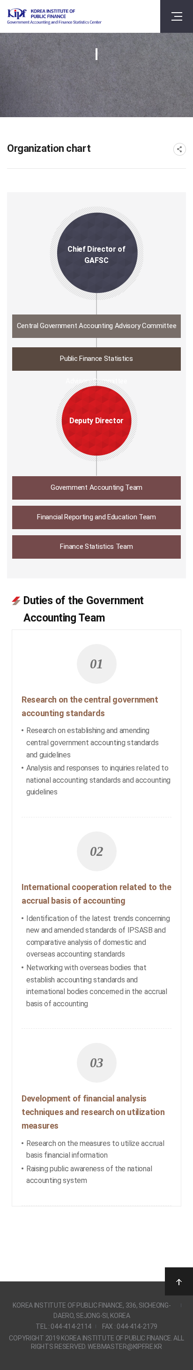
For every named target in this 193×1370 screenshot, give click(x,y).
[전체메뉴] (176, 16)
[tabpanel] (96, 894)
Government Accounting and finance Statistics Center (54, 16)
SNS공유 (179, 149)
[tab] (97, 329)
